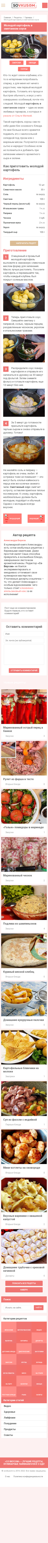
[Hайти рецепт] (44, 5)
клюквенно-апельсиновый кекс (19, 589)
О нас (7, 1476)
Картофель (9, 185)
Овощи (32, 63)
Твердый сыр (10, 232)
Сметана (7, 199)
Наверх (24, 1290)
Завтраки (10, 1076)
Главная (7, 17)
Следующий (34, 519)
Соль (5, 194)
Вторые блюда (12, 784)
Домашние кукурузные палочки (23, 1020)
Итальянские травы (13, 208)
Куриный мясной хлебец (18, 971)
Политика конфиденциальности (28, 1476)
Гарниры (28, 17)
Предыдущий (14, 519)
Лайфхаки (9, 1417)
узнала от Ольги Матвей (17, 115)
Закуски (16, 63)
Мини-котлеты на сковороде (21, 1167)
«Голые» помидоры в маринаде (23, 827)
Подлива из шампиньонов (19, 923)
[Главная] (24, 5)
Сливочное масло (12, 189)
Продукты (10, 1429)
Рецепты (18, 17)
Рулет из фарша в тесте (18, 779)
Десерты (9, 1276)
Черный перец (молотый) (16, 204)
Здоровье (9, 1411)
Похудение (10, 1423)
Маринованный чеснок (17, 875)
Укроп (6, 227)
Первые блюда (13, 1124)
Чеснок (7, 218)
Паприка (7, 213)
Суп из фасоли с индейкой (20, 1119)
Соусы (24, 69)
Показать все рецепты (24, 1283)
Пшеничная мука (12, 222)
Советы (8, 1435)
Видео (7, 1406)
